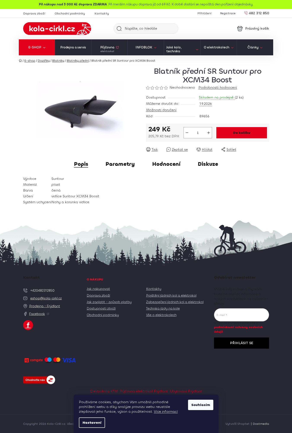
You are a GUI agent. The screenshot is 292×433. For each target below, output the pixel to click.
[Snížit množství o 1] (187, 132)
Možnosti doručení (161, 110)
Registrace (228, 13)
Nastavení (92, 422)
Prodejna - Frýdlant (44, 306)
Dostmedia (261, 424)
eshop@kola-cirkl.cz (46, 298)
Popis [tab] (81, 164)
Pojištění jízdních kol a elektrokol (171, 295)
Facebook (37, 314)
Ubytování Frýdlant (186, 391)
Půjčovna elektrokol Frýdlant (144, 391)
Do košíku (241, 132)
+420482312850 (42, 290)
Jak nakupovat (98, 289)
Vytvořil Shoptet (237, 424)
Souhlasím (200, 405)
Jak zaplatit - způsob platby (109, 302)
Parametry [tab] (120, 164)
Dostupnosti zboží (101, 308)
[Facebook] (28, 325)
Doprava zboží (34, 13)
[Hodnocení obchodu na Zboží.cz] (39, 379)
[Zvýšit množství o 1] (208, 132)
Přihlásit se (241, 343)
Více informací (166, 411)
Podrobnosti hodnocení (217, 87)
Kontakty (101, 13)
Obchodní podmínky (70, 13)
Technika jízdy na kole (163, 308)
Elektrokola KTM (104, 391)
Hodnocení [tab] (166, 164)
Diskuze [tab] (208, 164)
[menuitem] (37, 47)
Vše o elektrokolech (161, 315)
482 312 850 (259, 13)
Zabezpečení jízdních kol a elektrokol (175, 302)
